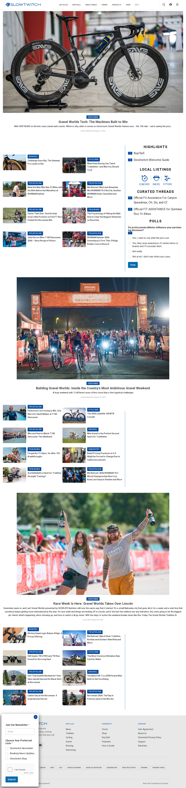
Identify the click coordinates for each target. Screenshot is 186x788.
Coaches (144, 184)
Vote (133, 264)
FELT (60, 767)
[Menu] (177, 5)
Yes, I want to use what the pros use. (150, 238)
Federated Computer (159, 783)
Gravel (33, 156)
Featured (93, 117)
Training (94, 210)
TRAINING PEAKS (158, 767)
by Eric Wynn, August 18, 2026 (93, 620)
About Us (142, 733)
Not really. (137, 251)
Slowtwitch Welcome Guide (151, 160)
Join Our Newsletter (17, 725)
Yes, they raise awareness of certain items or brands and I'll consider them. (155, 245)
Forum (104, 4)
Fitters (167, 184)
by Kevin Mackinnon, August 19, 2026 (93, 397)
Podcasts (116, 4)
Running (69, 746)
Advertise (142, 746)
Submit (12, 779)
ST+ (137, 4)
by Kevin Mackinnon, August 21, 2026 (93, 131)
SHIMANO (144, 767)
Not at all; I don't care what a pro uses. (151, 256)
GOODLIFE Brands (74, 767)
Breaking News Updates (22, 753)
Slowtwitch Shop (18, 758)
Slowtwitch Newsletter (21, 748)
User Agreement (145, 729)
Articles (63, 4)
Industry (94, 449)
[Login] (171, 5)
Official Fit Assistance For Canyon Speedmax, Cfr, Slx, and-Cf (155, 200)
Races (156, 184)
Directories (91, 4)
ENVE (52, 767)
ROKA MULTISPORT (129, 767)
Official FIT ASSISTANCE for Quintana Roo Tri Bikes (158, 211)
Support (141, 741)
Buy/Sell (77, 4)
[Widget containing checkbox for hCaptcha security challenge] (20, 769)
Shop (128, 4)
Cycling (93, 159)
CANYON (42, 767)
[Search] (164, 5)
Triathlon (35, 183)
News (68, 729)
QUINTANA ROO (112, 767)
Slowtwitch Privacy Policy (149, 737)
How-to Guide (108, 746)
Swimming (71, 750)
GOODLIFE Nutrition (94, 767)
